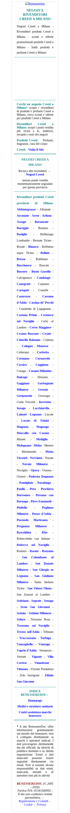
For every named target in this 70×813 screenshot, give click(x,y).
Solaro (21, 619)
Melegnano (24, 445)
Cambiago (43, 277)
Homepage (35, 700)
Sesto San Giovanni (35, 607)
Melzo (38, 445)
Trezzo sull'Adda (28, 631)
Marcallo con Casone (33, 433)
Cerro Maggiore (40, 327)
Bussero (22, 271)
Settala (21, 613)
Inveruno (45, 402)
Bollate (45, 252)
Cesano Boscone (28, 333)
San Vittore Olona (39, 588)
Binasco (33, 246)
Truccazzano (27, 638)
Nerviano (36, 457)
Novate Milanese (35, 464)
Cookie (28, 804)
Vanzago (44, 644)
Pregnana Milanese (32, 526)
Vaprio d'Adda (27, 650)
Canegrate (24, 284)
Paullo (21, 489)
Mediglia (42, 439)
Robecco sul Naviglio (33, 544)
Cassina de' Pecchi (41, 302)
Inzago (21, 408)
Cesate (46, 333)
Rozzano (47, 551)
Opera (35, 470)
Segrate (36, 600)
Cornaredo (42, 358)
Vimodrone (41, 662)
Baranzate (41, 221)
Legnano (36, 414)
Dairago (22, 377)
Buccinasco (24, 265)
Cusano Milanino (40, 371)
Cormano (23, 358)
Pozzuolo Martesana (32, 520)
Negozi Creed (35, 174)
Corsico (22, 364)
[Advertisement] (35, 78)
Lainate (22, 414)
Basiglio (22, 234)
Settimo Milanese (40, 613)
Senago (48, 600)
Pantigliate (26, 482)
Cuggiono (42, 364)
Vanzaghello (25, 644)
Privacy (41, 804)
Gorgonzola (24, 395)
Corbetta (43, 352)
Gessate (43, 389)
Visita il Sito (36, 149)
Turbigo (45, 638)
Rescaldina (24, 532)
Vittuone (22, 669)
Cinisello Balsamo (28, 339)
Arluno (47, 215)
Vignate (37, 656)
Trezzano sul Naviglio (33, 625)
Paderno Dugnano (41, 476)
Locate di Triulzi (35, 420)
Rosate (34, 551)
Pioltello (22, 507)
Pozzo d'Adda (41, 513)
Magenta (22, 426)
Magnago (42, 426)
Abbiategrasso (26, 209)
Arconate (23, 215)
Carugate (23, 290)
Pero (33, 489)
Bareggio (23, 228)
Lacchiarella (41, 408)
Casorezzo (23, 296)
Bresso (21, 259)
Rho (44, 532)
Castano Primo (27, 315)
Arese (35, 215)
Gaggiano (23, 383)
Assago (21, 221)
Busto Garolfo (41, 271)
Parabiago (44, 482)
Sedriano (23, 600)
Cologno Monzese (35, 346)
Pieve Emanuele (41, 501)
